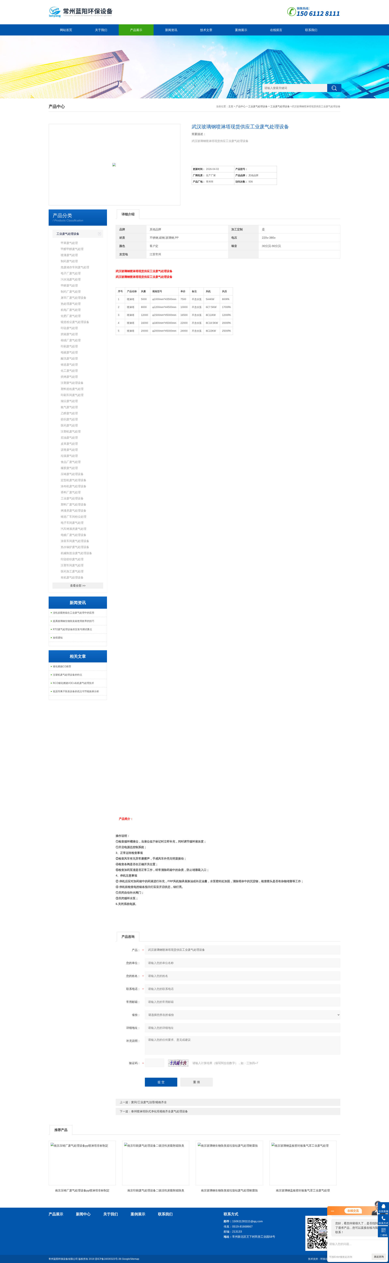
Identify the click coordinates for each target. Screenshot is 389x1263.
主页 (230, 106)
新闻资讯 (171, 30)
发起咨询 (379, 1256)
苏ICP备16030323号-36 (108, 1259)
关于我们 (101, 30)
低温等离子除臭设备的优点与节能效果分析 (76, 691)
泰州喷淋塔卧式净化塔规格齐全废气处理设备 (159, 1111)
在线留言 (276, 30)
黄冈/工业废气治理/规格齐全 (149, 1102)
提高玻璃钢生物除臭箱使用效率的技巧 (73, 621)
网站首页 (66, 30)
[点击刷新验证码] (178, 1063)
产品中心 (241, 106)
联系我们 (311, 30)
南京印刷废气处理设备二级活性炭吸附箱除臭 (155, 1190)
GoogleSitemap (130, 1259)
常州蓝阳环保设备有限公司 (63, 1259)
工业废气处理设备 (258, 106)
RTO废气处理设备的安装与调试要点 (72, 629)
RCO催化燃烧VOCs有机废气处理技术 (73, 683)
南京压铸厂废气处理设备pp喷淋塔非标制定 (82, 1190)
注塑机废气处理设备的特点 (67, 674)
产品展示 (136, 30)
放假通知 (58, 637)
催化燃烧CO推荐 (62, 666)
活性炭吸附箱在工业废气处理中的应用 (73, 612)
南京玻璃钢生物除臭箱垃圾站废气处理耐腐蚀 (229, 1190)
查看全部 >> (77, 585)
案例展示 (241, 30)
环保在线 (325, 1259)
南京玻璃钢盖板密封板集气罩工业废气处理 (303, 1190)
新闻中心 (83, 1214)
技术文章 (206, 30)
